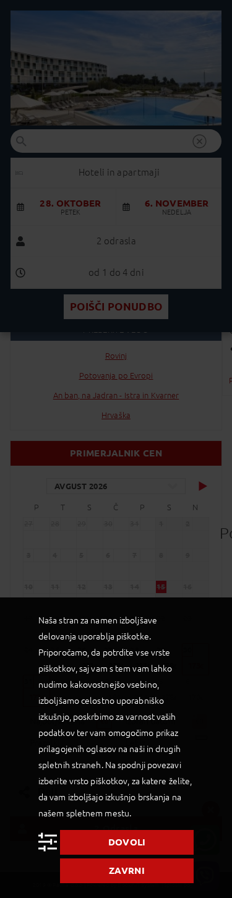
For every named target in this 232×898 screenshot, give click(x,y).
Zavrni (127, 870)
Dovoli (127, 842)
